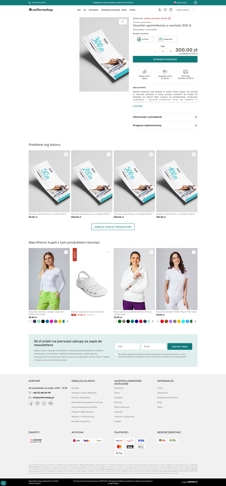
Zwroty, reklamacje (81, 397)
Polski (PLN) (181, 3)
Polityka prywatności (167, 397)
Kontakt (75, 388)
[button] (165, 117)
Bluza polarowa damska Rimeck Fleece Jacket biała (133, 313)
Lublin (162, 473)
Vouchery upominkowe (142, 22)
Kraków (145, 473)
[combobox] (185, 10)
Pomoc (132, 10)
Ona (79, 10)
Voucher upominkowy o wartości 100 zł (175, 214)
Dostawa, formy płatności (84, 393)
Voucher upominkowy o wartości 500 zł (133, 214)
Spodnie (118, 397)
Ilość (163, 46)
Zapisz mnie (180, 346)
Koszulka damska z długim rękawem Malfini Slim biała (46, 313)
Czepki (117, 421)
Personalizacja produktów (84, 407)
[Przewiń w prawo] (66, 321)
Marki (124, 10)
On (85, 10)
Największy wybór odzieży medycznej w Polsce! (113, 2)
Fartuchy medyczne (124, 416)
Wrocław (151, 473)
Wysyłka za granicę (81, 421)
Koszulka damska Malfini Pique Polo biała (176, 312)
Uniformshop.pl (35, 483)
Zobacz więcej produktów (113, 227)
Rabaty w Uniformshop (83, 416)
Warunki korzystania (143, 481)
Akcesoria (93, 10)
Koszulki (118, 412)
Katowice (168, 473)
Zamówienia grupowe (110, 10)
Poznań (176, 473)
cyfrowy (145, 39)
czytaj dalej (138, 106)
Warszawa (137, 473)
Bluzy (117, 393)
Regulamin (162, 393)
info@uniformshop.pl (43, 397)
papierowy (168, 39)
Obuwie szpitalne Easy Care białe (87, 312)
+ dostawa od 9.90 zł (188, 53)
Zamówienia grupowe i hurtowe (87, 402)
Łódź (157, 473)
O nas (160, 388)
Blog (159, 402)
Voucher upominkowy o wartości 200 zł (90, 214)
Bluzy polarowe (122, 407)
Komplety (119, 388)
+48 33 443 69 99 (38, 3)
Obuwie (118, 402)
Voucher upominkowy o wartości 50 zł (47, 214)
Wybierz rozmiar (165, 59)
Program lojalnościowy (83, 412)
